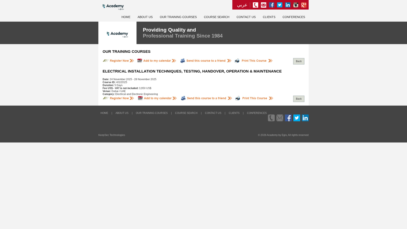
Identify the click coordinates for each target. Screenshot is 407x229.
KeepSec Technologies (111, 135)
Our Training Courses (178, 17)
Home (125, 17)
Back (299, 61)
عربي (242, 4)
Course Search (216, 17)
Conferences (294, 17)
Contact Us (246, 17)
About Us (145, 17)
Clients (269, 17)
